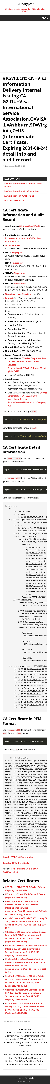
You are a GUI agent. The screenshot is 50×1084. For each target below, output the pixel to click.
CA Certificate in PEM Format (19, 195)
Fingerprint (17, 252)
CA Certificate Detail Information (21, 191)
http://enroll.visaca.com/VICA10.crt (23, 238)
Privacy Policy (30, 1078)
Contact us (19, 1078)
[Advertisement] (25, 47)
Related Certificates (14, 200)
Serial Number (12, 245)
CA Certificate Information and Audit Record (23, 185)
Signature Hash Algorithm (18, 294)
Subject (9, 298)
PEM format (11, 241)
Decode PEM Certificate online (18, 857)
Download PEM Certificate (16, 863)
